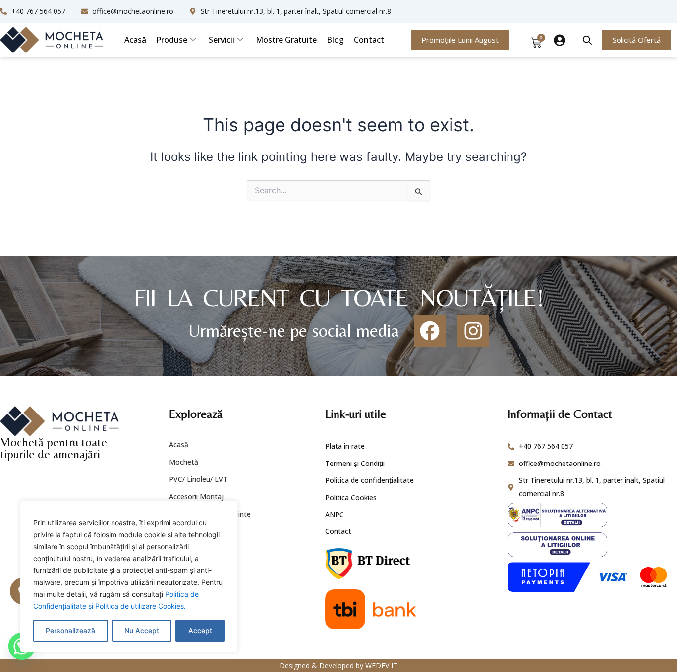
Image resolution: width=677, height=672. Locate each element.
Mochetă (183, 461)
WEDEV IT (381, 665)
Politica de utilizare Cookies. (140, 606)
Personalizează (70, 630)
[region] (129, 576)
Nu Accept (141, 630)
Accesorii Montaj (196, 496)
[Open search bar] (587, 40)
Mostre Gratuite (286, 39)
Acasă (135, 39)
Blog (335, 39)
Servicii (221, 39)
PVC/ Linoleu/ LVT (198, 479)
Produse (171, 39)
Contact (369, 39)
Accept (200, 630)
